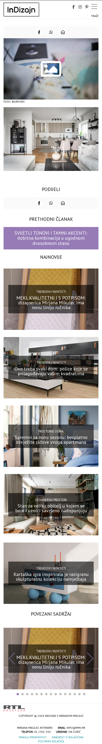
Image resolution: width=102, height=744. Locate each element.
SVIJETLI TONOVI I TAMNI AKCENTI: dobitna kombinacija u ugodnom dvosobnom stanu (51, 238)
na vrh (93, 706)
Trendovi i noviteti (51, 292)
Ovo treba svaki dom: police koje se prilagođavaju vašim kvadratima (51, 371)
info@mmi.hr (76, 727)
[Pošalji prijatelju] (62, 32)
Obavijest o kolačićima (67, 737)
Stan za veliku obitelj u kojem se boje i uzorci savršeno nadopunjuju (51, 508)
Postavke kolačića (51, 741)
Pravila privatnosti (32, 737)
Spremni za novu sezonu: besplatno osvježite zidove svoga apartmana (51, 439)
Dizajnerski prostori (51, 500)
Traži (94, 16)
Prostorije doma (51, 431)
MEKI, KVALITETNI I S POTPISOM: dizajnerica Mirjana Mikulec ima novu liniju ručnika (51, 303)
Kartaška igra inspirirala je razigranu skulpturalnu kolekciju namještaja (51, 576)
